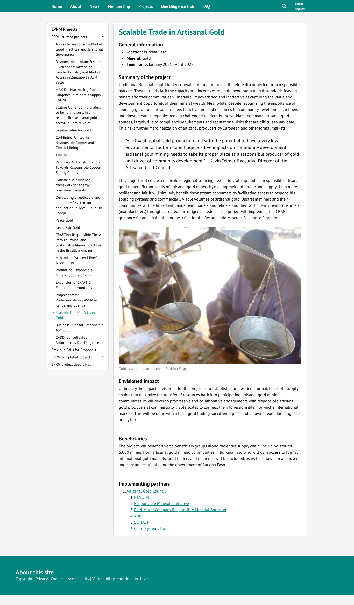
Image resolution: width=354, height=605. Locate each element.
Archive (141, 578)
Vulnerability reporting (112, 578)
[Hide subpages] (103, 36)
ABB (137, 515)
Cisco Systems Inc (150, 528)
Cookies (58, 578)
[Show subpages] (103, 356)
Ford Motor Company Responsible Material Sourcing (180, 509)
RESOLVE (142, 497)
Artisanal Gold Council (146, 491)
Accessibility (78, 578)
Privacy (42, 578)
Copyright (24, 578)
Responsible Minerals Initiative (161, 503)
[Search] (284, 6)
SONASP (141, 522)
